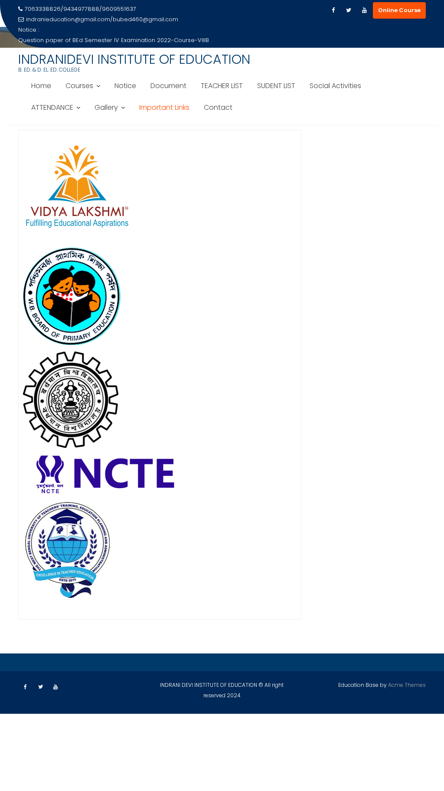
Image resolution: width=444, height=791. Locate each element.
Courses (79, 86)
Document (168, 86)
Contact (218, 107)
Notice (125, 86)
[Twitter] (349, 10)
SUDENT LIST (276, 86)
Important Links (164, 107)
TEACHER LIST (222, 86)
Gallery (106, 107)
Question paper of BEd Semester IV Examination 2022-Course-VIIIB (113, 40)
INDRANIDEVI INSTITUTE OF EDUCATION (134, 59)
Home (41, 86)
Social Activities (335, 86)
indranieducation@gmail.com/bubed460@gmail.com (102, 19)
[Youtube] (364, 10)
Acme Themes (407, 685)
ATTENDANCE (52, 107)
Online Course (399, 10)
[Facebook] (333, 10)
